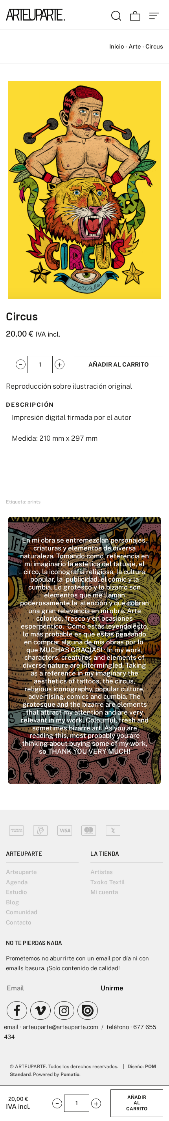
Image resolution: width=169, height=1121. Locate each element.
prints (34, 502)
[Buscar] (116, 14)
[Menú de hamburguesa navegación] (154, 14)
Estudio (16, 892)
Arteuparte (21, 871)
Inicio (116, 46)
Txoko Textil (107, 882)
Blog (12, 902)
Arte (135, 46)
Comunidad (21, 912)
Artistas (101, 871)
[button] (21, 364)
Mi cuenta (104, 892)
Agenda (17, 882)
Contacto (18, 922)
